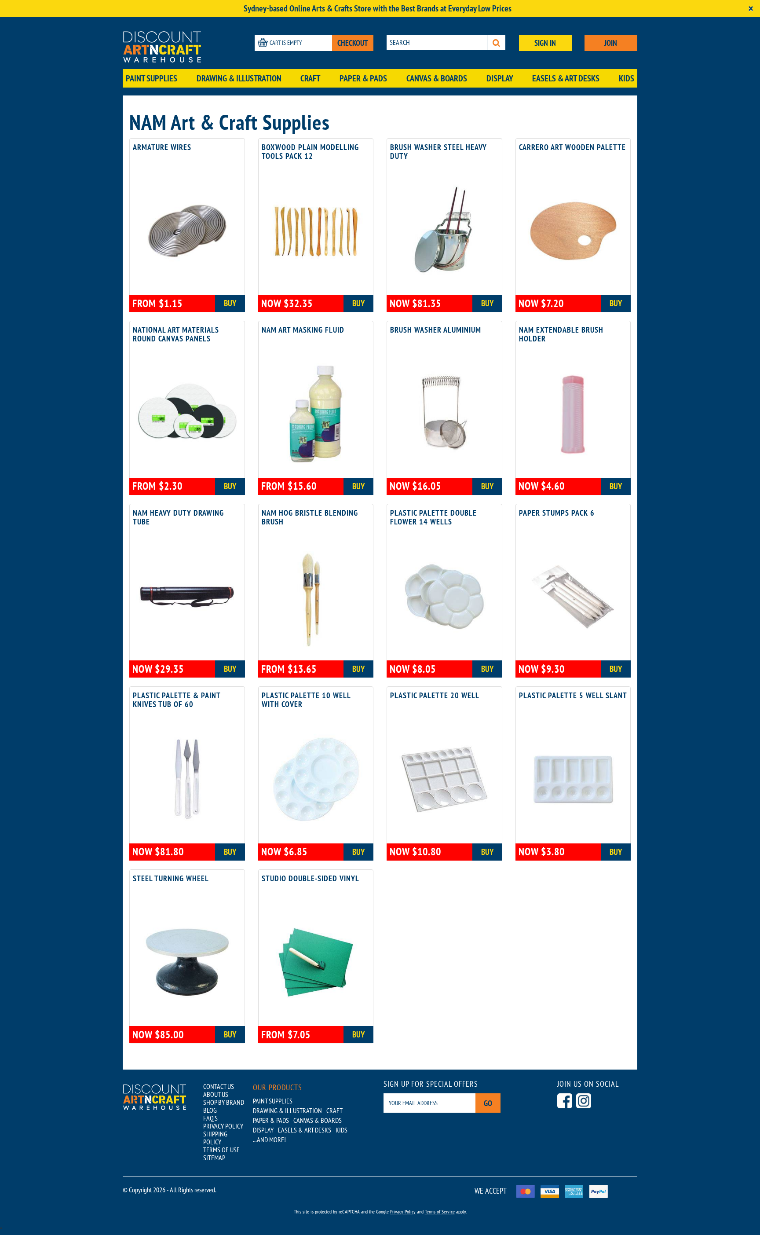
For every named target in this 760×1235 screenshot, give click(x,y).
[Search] (496, 42)
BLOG (210, 1110)
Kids (626, 78)
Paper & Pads (363, 78)
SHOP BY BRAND (223, 1102)
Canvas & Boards (436, 78)
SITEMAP (214, 1157)
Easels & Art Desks (565, 78)
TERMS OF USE (221, 1149)
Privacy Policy (403, 1211)
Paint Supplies (151, 78)
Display (499, 78)
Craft (310, 78)
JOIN (610, 43)
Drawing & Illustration (239, 78)
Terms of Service (440, 1211)
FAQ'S (210, 1118)
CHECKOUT (352, 43)
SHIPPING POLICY (215, 1137)
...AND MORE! (269, 1139)
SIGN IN (545, 43)
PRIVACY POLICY (223, 1125)
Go (488, 1103)
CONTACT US (218, 1086)
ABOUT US (215, 1094)
